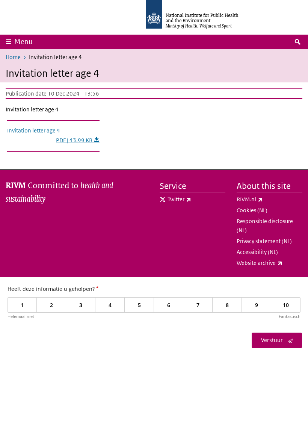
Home (13, 57)
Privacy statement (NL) (264, 241)
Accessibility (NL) (257, 251)
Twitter (196, 199)
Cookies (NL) (252, 210)
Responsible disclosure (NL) (265, 225)
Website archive (269, 262)
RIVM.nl (269, 199)
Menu (23, 41)
